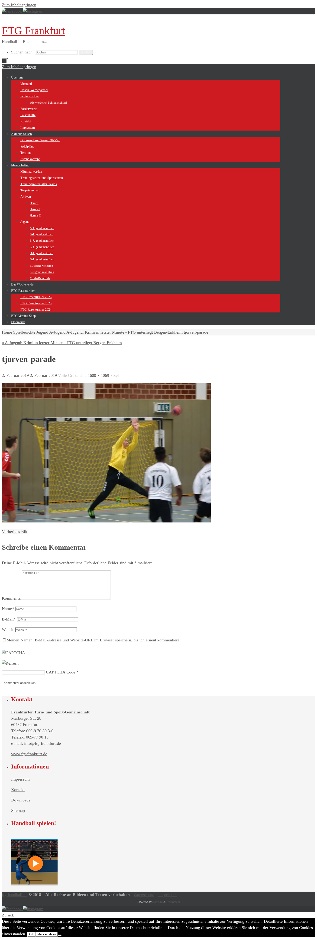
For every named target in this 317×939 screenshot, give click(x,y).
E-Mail (9, 619)
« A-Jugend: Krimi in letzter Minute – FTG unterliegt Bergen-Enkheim (62, 342)
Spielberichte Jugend (30, 332)
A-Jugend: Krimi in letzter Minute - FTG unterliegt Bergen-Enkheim (124, 332)
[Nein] (59, 935)
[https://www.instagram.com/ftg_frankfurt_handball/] (33, 11)
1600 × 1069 (98, 375)
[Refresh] (10, 663)
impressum (167, 894)
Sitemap (18, 810)
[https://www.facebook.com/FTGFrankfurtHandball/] (12, 11)
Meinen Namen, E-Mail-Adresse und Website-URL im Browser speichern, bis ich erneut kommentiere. (93, 640)
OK (31, 934)
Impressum (20, 779)
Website (8, 629)
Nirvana (157, 901)
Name (8, 608)
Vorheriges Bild (15, 531)
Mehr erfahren (46, 934)
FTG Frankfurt (33, 30)
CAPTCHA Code (60, 672)
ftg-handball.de (14, 894)
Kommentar (12, 598)
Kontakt (18, 789)
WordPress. (173, 901)
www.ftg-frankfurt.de (29, 754)
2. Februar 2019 (15, 375)
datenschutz (144, 894)
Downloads (20, 800)
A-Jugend (57, 332)
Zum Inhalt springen (19, 5)
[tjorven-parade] (106, 521)
